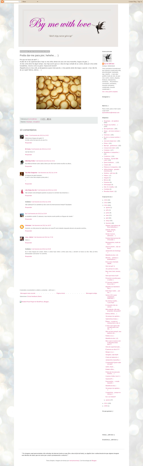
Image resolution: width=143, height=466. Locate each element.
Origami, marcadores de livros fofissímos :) (113, 226)
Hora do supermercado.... (113, 347)
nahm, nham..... (110, 367)
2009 (106, 406)
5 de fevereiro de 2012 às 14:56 (41, 202)
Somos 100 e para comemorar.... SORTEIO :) (111, 296)
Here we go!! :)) (110, 266)
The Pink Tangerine (31, 172)
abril (107, 218)
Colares (106, 165)
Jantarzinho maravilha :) (113, 360)
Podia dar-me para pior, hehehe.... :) (113, 372)
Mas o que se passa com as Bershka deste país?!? (113, 342)
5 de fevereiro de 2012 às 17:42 (43, 237)
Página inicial (61, 293)
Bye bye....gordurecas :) (111, 145)
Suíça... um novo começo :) (112, 131)
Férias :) (106, 143)
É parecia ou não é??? (112, 349)
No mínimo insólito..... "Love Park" (112, 301)
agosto (108, 207)
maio (107, 215)
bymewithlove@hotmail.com (110, 112)
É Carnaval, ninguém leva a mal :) (112, 283)
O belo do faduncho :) (112, 357)
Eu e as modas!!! (111, 397)
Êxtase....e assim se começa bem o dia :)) (113, 322)
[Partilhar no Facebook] (48, 119)
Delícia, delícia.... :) (111, 313)
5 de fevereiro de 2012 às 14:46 (47, 190)
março (108, 220)
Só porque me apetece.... (113, 316)
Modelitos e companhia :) (111, 152)
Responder (28, 143)
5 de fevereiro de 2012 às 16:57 (41, 225)
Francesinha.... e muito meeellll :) (112, 382)
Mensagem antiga (91, 293)
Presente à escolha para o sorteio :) (113, 279)
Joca (27, 135)
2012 (106, 205)
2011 (106, 403)
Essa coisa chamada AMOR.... (112, 262)
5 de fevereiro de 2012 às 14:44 (47, 172)
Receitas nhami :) (109, 191)
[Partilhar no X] (46, 119)
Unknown (28, 225)
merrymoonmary (74, 460)
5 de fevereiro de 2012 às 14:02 (39, 135)
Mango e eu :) (110, 352)
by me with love (109, 64)
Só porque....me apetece (33, 121)
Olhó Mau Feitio (30, 161)
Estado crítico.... (110, 369)
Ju (26, 213)
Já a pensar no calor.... (112, 269)
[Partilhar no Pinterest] (50, 119)
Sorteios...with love (109, 173)
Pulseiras (107, 182)
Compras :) (107, 150)
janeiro (108, 400)
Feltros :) (106, 175)
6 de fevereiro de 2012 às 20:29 (41, 249)
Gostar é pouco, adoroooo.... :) (111, 234)
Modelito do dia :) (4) (112, 255)
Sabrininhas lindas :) (112, 319)
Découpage (107, 184)
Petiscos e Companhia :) (111, 167)
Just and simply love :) (110, 141)
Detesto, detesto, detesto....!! (111, 230)
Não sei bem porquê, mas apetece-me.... (113, 332)
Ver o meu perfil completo (110, 91)
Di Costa (28, 149)
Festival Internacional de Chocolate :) (113, 239)
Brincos (106, 180)
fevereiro (108, 223)
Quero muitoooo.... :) (110, 162)
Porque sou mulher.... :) (111, 125)
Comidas (106, 189)
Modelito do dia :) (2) (112, 338)
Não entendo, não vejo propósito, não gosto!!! (113, 310)
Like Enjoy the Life (31, 190)
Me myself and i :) (109, 129)
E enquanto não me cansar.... (112, 306)
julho (107, 210)
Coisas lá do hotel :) (110, 148)
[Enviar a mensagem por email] (42, 119)
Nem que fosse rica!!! (112, 275)
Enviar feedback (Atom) (34, 296)
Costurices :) (107, 156)
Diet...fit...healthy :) (109, 187)
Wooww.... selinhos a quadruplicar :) (112, 258)
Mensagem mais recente (27, 293)
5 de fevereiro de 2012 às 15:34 (37, 213)
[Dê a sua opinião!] (44, 119)
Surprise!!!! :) (109, 379)
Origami (106, 178)
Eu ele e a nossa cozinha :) (112, 137)
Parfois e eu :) (110, 336)
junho (108, 213)
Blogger (94, 460)
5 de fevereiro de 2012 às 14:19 (41, 149)
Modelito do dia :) (111, 385)
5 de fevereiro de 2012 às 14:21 (45, 161)
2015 (106, 200)
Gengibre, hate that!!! (112, 355)
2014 (106, 202)
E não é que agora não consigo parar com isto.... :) (113, 327)
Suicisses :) (107, 135)
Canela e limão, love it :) (113, 376)
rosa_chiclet (29, 237)
